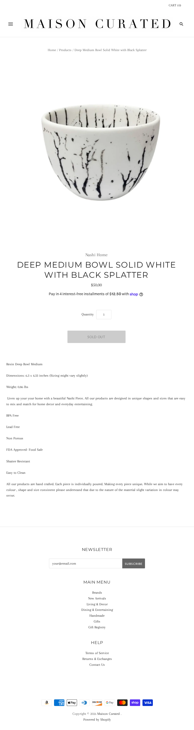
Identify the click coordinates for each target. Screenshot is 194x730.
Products (65, 50)
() (175, 5)
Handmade (97, 615)
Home (52, 50)
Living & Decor (97, 604)
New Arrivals (97, 598)
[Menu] (11, 24)
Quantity (88, 314)
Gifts (97, 621)
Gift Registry (97, 627)
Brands (97, 592)
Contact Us (97, 665)
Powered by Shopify (97, 719)
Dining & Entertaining (97, 610)
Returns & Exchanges (97, 659)
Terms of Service (97, 653)
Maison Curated (108, 714)
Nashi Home (96, 254)
